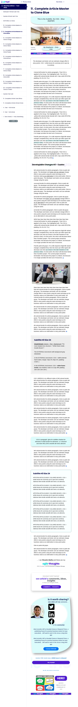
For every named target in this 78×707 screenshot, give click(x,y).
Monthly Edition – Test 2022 (11, 7)
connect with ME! (51, 649)
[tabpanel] (51, 357)
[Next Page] (16, 121)
